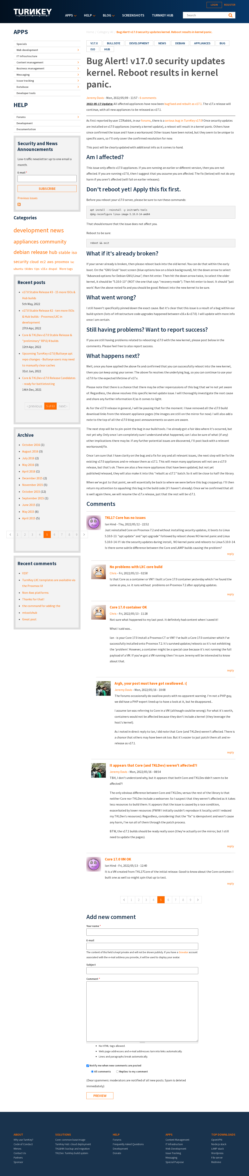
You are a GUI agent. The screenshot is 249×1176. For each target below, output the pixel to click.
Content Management (177, 1139)
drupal (53, 269)
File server (217, 1157)
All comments (102, 1071)
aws (50, 261)
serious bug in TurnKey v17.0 (183, 120)
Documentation (26, 129)
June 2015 (28, 505)
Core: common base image (70, 1139)
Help (87, 15)
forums (146, 120)
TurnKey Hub (162, 15)
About (18, 1134)
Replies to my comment (133, 1071)
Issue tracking (25, 80)
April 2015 (28, 518)
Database (22, 87)
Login (214, 4)
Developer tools (26, 93)
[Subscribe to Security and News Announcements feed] (19, 204)
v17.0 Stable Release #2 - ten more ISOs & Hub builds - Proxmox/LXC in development (48, 316)
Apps (68, 15)
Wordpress (217, 1153)
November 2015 (32, 485)
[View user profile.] (98, 572)
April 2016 (28, 471)
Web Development (176, 1148)
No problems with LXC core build (136, 567)
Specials (22, 44)
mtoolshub (29, 613)
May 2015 (28, 511)
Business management (30, 68)
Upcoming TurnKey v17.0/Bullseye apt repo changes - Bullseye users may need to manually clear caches (48, 359)
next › (63, 406)
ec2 (43, 261)
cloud (34, 261)
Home (90, 32)
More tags (66, 269)
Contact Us (20, 1153)
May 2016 (28, 465)
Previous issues (28, 198)
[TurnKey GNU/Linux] (33, 15)
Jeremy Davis (95, 98)
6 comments (148, 98)
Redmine (216, 1162)
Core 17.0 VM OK (118, 859)
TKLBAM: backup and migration (72, 1148)
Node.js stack (218, 1144)
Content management (30, 62)
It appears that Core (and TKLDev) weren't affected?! (153, 765)
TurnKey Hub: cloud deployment (73, 1144)
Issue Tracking (173, 1153)
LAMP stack (217, 1148)
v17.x (94, 43)
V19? (25, 573)
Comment (93, 978)
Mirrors (17, 1148)
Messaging (23, 74)
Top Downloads (223, 1134)
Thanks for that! (33, 599)
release (39, 251)
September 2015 (33, 498)
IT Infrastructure (27, 56)
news (162, 43)
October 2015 (31, 491)
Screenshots (133, 15)
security (21, 261)
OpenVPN (216, 1139)
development (139, 43)
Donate (117, 1153)
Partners (18, 1157)
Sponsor (18, 1162)
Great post (29, 619)
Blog (106, 15)
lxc (72, 262)
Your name (93, 926)
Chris (113, 573)
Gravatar (183, 952)
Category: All (105, 32)
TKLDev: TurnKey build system (71, 1153)
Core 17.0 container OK (128, 607)
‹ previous (34, 406)
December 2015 (32, 478)
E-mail (90, 940)
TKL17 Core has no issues (125, 517)
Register (229, 4)
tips (36, 269)
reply (230, 554)
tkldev (29, 269)
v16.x (44, 269)
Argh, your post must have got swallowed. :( (151, 683)
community (53, 241)
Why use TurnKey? (23, 1139)
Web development (27, 50)
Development (25, 123)
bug (222, 43)
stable (64, 252)
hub (107, 49)
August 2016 (30, 451)
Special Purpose (175, 1162)
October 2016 (31, 445)
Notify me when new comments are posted (115, 1065)
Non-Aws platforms (35, 593)
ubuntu (18, 269)
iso (92, 49)
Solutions (63, 1134)
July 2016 (28, 458)
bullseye (113, 43)
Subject (91, 964)
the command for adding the (41, 606)
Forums (21, 117)
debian (180, 43)
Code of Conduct (23, 1144)
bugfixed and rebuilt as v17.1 (183, 104)
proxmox (62, 261)
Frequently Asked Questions (128, 1144)
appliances (202, 43)
